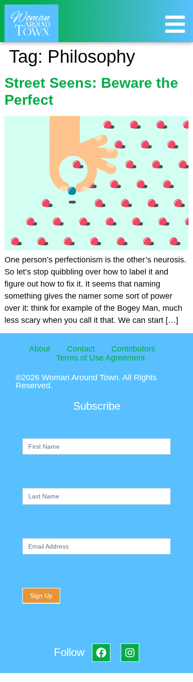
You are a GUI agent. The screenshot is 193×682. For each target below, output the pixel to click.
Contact (81, 348)
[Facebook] (101, 652)
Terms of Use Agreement (100, 357)
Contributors (133, 348)
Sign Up (41, 595)
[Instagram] (130, 652)
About (39, 348)
